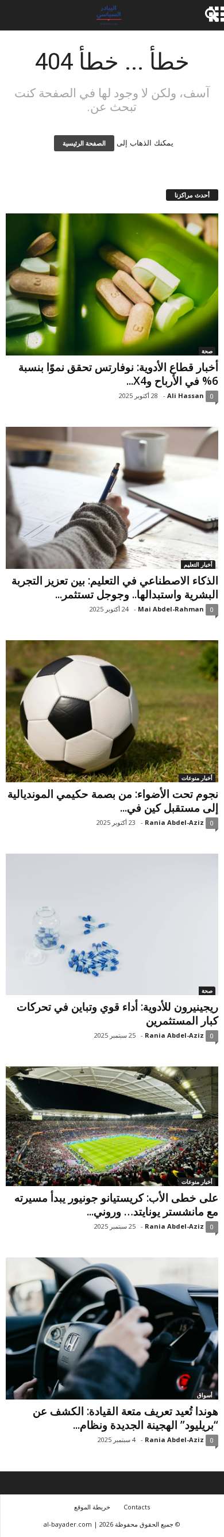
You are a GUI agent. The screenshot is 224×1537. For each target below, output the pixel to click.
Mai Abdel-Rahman (171, 609)
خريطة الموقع (92, 1506)
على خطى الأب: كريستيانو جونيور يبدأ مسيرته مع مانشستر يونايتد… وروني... (116, 1204)
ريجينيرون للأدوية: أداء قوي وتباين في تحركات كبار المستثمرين (117, 1013)
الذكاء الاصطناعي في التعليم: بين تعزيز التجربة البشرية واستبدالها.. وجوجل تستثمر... (114, 587)
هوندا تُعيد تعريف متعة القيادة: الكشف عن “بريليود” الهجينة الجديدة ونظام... (125, 1418)
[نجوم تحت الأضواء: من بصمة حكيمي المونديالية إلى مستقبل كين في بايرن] (112, 711)
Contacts (136, 1506)
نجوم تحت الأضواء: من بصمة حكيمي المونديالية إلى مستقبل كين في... (112, 800)
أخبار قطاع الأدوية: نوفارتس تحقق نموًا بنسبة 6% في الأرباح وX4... (118, 374)
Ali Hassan (185, 395)
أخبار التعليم (198, 564)
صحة (207, 351)
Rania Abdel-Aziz (174, 822)
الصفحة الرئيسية (84, 143)
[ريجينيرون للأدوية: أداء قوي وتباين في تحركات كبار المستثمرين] (112, 925)
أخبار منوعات (197, 778)
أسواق (205, 1395)
